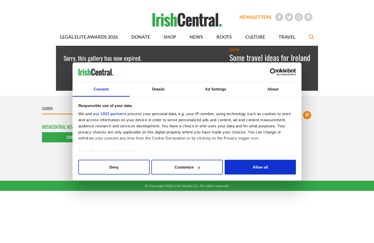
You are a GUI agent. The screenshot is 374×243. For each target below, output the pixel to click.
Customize (184, 167)
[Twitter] (289, 17)
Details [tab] (158, 89)
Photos (234, 50)
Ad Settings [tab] (215, 89)
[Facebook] (279, 17)
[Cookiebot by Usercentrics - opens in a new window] (273, 72)
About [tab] (273, 89)
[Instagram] (299, 17)
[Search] (311, 37)
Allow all (260, 167)
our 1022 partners (109, 113)
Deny (114, 167)
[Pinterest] (308, 17)
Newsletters (255, 17)
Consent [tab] (101, 89)
